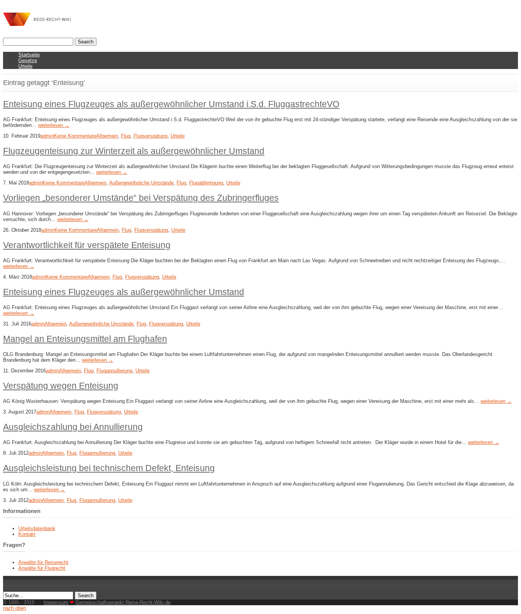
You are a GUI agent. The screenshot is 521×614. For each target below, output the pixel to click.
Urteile (25, 66)
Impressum (55, 602)
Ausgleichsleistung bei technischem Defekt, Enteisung (109, 468)
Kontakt (26, 534)
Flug (125, 136)
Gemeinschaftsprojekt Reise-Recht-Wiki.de (123, 602)
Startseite (29, 55)
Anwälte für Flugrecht (41, 568)
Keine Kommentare (75, 136)
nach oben (14, 608)
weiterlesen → (53, 125)
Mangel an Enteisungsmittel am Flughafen (85, 339)
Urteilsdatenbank (36, 528)
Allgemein (107, 136)
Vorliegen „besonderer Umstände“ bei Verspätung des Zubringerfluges (141, 198)
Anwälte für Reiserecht (43, 562)
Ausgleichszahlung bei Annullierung (73, 427)
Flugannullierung (114, 371)
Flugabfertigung (206, 183)
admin (47, 136)
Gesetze (27, 60)
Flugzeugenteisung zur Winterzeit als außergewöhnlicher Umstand (133, 151)
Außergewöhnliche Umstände (141, 183)
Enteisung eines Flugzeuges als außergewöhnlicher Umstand (123, 292)
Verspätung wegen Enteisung (60, 386)
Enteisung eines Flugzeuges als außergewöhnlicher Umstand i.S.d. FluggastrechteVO (171, 104)
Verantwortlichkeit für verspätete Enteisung (86, 245)
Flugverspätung (150, 136)
